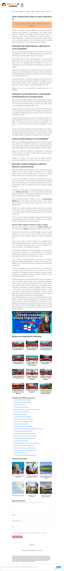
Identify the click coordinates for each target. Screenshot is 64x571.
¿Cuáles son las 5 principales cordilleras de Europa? (25, 450)
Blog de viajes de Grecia (17, 556)
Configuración (57, 568)
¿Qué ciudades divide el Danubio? (21, 407)
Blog (16, 11)
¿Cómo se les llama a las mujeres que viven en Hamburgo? (26, 443)
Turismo (32, 11)
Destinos (28, 11)
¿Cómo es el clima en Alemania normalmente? (24, 445)
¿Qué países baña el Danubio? (20, 414)
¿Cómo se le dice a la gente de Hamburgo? (23, 426)
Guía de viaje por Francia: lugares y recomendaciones (22, 560)
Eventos (47, 11)
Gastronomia (38, 11)
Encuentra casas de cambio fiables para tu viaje (28, 559)
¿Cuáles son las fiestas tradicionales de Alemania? (25, 455)
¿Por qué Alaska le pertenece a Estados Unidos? (24, 438)
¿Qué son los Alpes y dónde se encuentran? (23, 419)
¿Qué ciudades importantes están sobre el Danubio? (25, 436)
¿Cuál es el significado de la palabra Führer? (23, 431)
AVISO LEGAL (32, 544)
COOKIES (24, 550)
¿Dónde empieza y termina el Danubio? (22, 399)
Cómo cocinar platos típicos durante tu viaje (40, 556)
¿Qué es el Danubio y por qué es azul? (22, 402)
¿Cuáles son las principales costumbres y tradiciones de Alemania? (28, 428)
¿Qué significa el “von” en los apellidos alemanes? (25, 448)
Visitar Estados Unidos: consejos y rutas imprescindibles (30, 558)
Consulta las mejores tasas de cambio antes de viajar (22, 557)
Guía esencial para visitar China (44, 559)
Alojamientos (21, 11)
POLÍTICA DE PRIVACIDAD (31, 550)
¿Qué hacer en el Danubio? (20, 404)
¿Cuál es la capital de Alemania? (21, 440)
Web (13, 526)
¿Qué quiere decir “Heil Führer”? (21, 452)
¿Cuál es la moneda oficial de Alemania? (22, 416)
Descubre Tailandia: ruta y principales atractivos (25, 561)
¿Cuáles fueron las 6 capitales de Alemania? (23, 421)
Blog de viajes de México (27, 556)
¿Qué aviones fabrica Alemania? (21, 423)
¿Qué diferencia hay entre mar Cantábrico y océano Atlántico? (27, 409)
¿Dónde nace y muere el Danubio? (21, 411)
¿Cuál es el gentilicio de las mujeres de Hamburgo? (25, 433)
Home (13, 11)
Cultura (43, 11)
